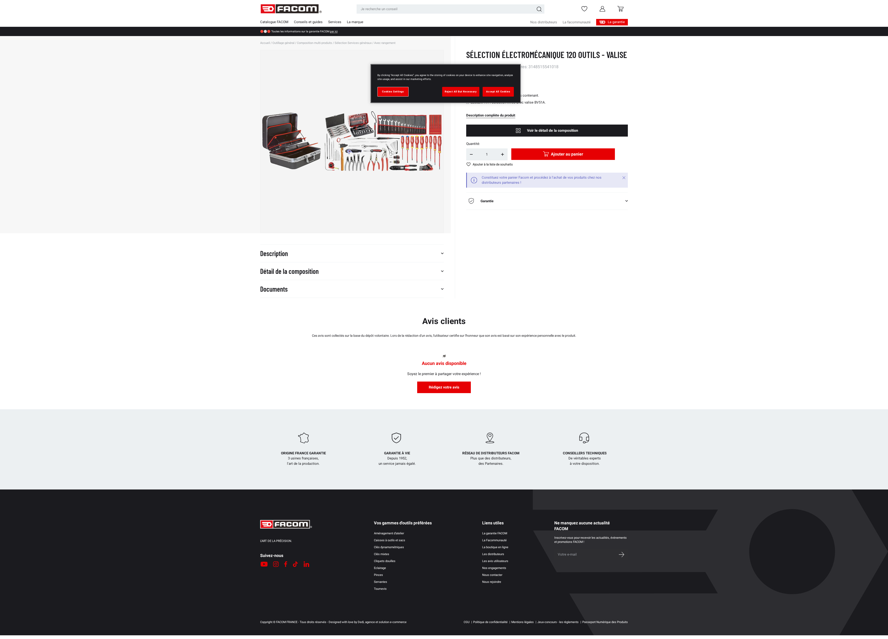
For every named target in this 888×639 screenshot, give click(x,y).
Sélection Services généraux (353, 42)
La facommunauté (577, 22)
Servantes (380, 582)
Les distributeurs (493, 554)
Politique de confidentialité (490, 622)
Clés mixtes (381, 554)
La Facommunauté (494, 540)
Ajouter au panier (567, 154)
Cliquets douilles (384, 561)
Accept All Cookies (498, 91)
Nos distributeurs (543, 22)
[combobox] (450, 9)
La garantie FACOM (494, 533)
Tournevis (380, 588)
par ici (334, 31)
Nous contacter (492, 575)
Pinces (378, 575)
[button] (620, 9)
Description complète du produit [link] (490, 115)
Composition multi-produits (314, 42)
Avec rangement (384, 42)
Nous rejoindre (491, 582)
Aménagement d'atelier (389, 533)
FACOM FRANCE (286, 622)
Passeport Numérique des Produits (605, 622)
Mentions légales (522, 622)
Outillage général (283, 42)
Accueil (265, 42)
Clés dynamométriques (389, 547)
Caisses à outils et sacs (389, 540)
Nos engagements (494, 568)
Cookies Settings (393, 91)
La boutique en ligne (495, 547)
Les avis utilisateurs (495, 561)
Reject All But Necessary (461, 91)
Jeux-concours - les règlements (558, 622)
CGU (466, 622)
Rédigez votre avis (444, 387)
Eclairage (380, 568)
